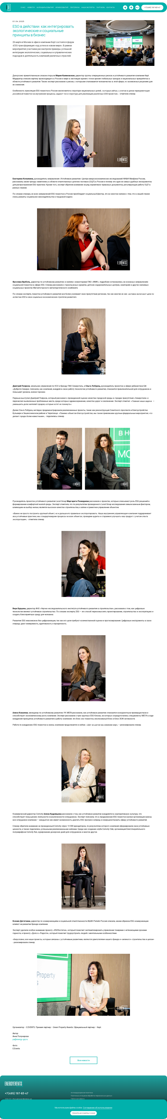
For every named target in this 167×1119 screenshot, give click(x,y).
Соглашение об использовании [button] (97, 1107)
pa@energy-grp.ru (20, 1039)
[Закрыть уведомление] (165, 1101)
